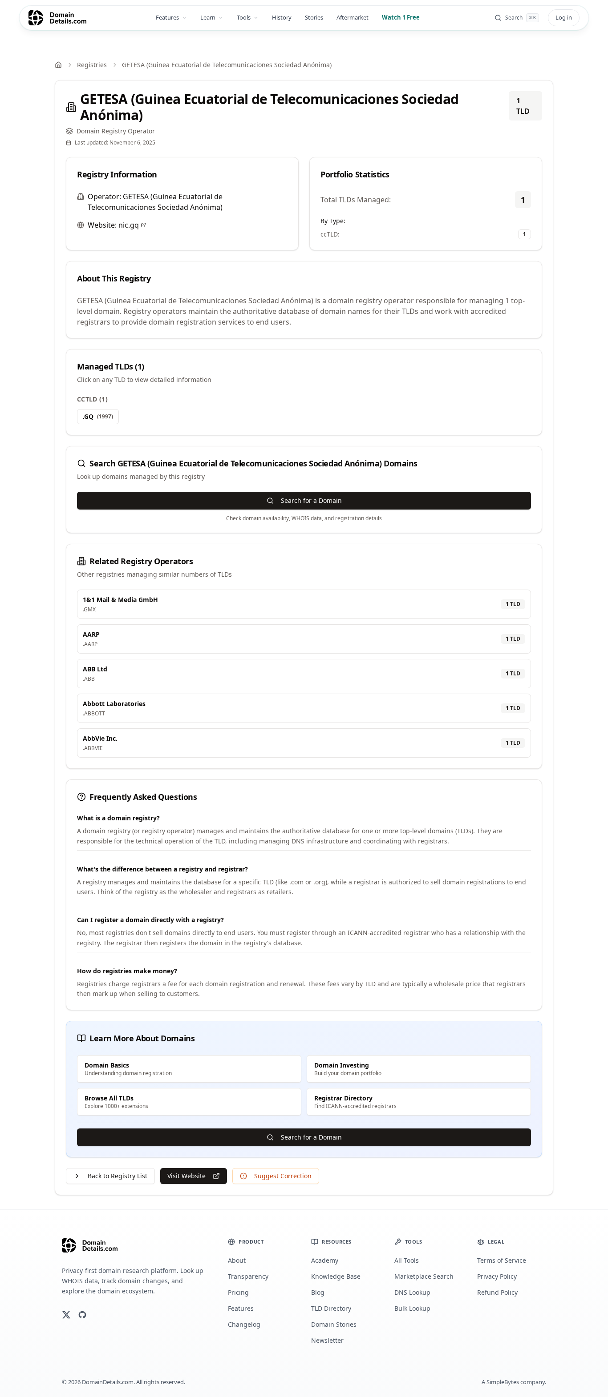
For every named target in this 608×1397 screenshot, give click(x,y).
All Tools (406, 1260)
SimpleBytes (502, 1382)
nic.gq (128, 225)
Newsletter (327, 1340)
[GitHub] (82, 1314)
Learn (207, 17)
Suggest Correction (283, 1176)
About (237, 1260)
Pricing (238, 1292)
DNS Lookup (412, 1292)
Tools (244, 17)
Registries (92, 64)
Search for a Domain (311, 500)
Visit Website (186, 1176)
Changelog (244, 1324)
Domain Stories (334, 1324)
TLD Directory (331, 1308)
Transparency (248, 1276)
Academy (324, 1260)
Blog (317, 1292)
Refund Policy (497, 1292)
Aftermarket (352, 17)
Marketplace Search (424, 1276)
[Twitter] (66, 1314)
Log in (563, 17)
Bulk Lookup (412, 1308)
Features (167, 17)
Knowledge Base (336, 1276)
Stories (314, 17)
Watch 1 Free (401, 17)
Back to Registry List (117, 1176)
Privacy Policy (497, 1276)
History (282, 17)
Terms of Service (501, 1260)
